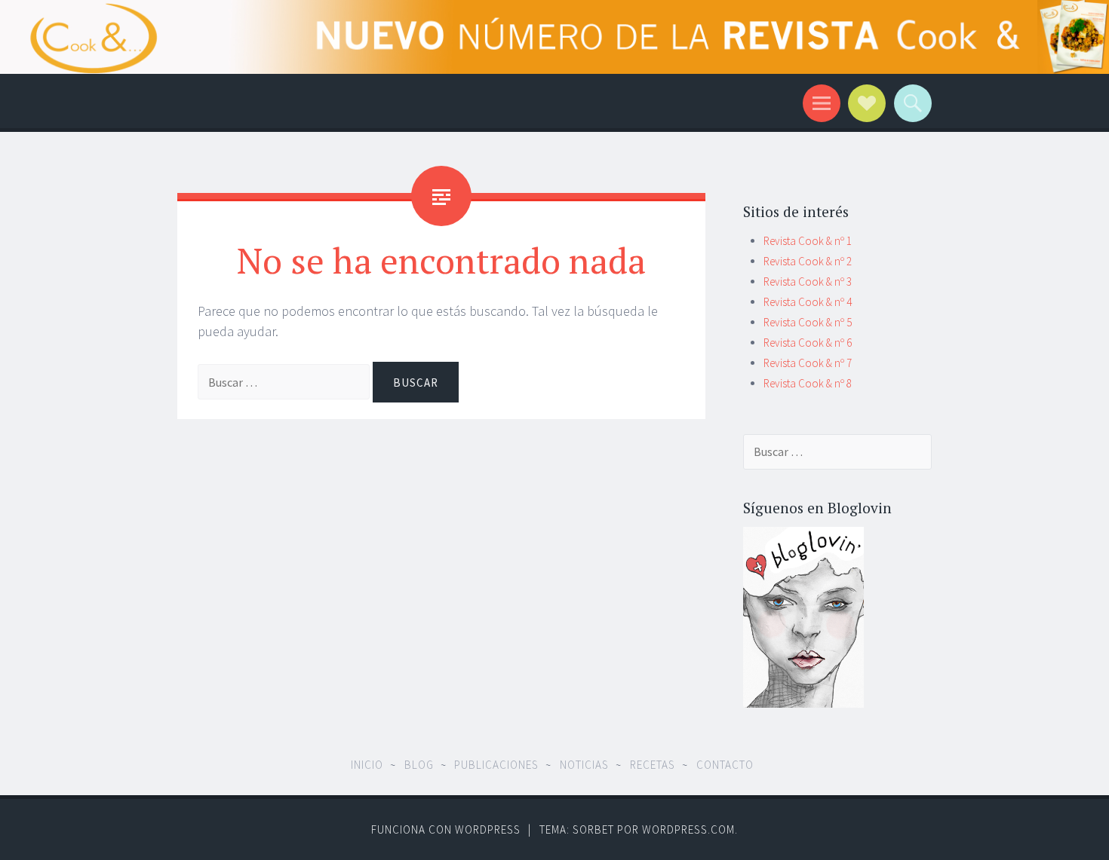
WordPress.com (688, 829)
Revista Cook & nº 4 (807, 302)
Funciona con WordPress (446, 829)
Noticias (584, 764)
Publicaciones (496, 764)
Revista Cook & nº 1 (807, 241)
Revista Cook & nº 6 (807, 342)
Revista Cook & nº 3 (807, 281)
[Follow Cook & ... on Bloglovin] (803, 703)
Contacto (725, 764)
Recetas (652, 764)
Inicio (367, 764)
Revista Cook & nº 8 (807, 383)
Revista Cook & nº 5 (807, 322)
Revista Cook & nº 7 (807, 363)
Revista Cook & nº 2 (807, 261)
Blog (419, 764)
